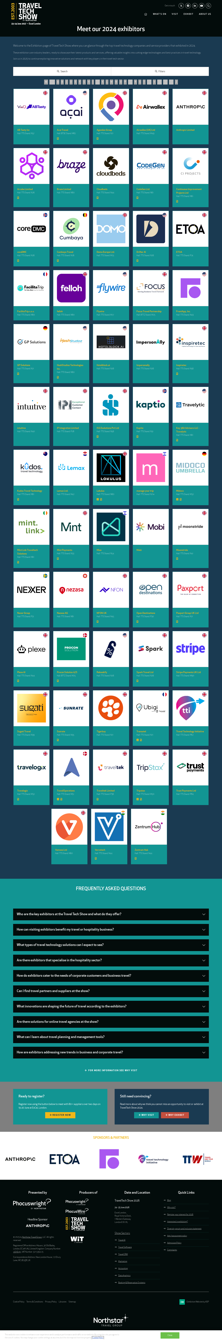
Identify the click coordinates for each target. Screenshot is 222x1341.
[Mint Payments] (71, 527)
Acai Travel (62, 130)
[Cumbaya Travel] (71, 229)
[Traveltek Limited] (111, 767)
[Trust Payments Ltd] (190, 767)
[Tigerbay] (111, 708)
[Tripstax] (151, 767)
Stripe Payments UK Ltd (188, 672)
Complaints (172, 1250)
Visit (175, 14)
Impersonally (143, 365)
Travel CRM (123, 1254)
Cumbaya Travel (65, 252)
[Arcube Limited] (31, 166)
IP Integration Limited (68, 428)
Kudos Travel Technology (29, 491)
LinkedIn (195, 5)
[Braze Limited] (71, 166)
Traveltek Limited (106, 791)
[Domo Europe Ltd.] (111, 229)
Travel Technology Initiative (190, 731)
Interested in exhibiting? (177, 1222)
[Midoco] (190, 467)
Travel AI (121, 1240)
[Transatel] (151, 708)
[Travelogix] (31, 767)
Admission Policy (174, 1243)
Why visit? (171, 1207)
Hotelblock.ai (103, 365)
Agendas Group (104, 130)
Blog (169, 1200)
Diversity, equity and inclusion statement (184, 1229)
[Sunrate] (71, 708)
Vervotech (100, 850)
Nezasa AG (62, 613)
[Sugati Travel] (31, 708)
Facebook (188, 5)
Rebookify (102, 672)
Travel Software (125, 1247)
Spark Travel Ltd (145, 672)
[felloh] (71, 288)
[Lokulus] (111, 467)
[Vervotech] (109, 827)
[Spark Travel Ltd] (151, 649)
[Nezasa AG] (71, 590)
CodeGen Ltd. (143, 189)
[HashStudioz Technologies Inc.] (71, 342)
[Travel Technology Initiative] (190, 708)
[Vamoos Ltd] (69, 827)
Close (170, 1335)
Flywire (100, 311)
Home (146, 14)
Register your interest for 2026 (180, 1215)
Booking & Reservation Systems (131, 1283)
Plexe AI (21, 672)
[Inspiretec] (190, 342)
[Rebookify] (111, 649)
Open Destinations (146, 613)
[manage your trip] (151, 467)
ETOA (179, 252)
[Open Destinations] (151, 590)
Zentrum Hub (141, 850)
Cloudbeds (102, 189)
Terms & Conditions (34, 1302)
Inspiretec (181, 365)
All (46, 82)
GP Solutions (23, 365)
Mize (99, 550)
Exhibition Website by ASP (198, 1302)
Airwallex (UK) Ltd (146, 130)
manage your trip (145, 491)
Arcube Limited (25, 189)
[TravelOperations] (71, 767)
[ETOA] (190, 229)
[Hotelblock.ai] (111, 342)
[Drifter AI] (151, 229)
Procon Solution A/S (67, 672)
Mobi (139, 550)
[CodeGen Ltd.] (151, 166)
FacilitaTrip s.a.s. (25, 311)
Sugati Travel (24, 731)
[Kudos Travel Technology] (31, 467)
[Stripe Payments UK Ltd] (190, 649)
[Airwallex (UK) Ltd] (151, 107)
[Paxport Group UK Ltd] (190, 590)
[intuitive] (31, 405)
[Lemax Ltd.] (71, 467)
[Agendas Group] (111, 107)
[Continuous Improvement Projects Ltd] (190, 166)
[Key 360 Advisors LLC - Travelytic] (190, 405)
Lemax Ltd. (62, 491)
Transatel (141, 731)
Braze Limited (64, 189)
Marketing (122, 1261)
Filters (162, 71)
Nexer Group (23, 613)
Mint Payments (64, 550)
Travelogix (22, 791)
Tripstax (141, 791)
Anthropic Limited (185, 130)
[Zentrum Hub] (149, 827)
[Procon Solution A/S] (71, 649)
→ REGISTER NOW (60, 1115)
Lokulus (100, 491)
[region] (111, 1335)
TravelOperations (66, 791)
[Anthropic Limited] (190, 107)
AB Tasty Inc (23, 130)
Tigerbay (101, 731)
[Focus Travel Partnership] (151, 288)
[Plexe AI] (31, 649)
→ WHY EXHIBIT (175, 1115)
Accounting (123, 1268)
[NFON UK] (111, 590)
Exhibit (188, 14)
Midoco (180, 491)
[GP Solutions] (31, 342)
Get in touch (170, 6)
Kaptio (140, 428)
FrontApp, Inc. (183, 311)
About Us (205, 14)
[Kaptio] (151, 405)
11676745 (17, 1252)
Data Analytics (124, 1276)
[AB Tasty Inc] (31, 107)
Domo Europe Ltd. (106, 252)
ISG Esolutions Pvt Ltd (108, 428)
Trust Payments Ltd (186, 791)
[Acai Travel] (71, 107)
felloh (60, 311)
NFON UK (102, 613)
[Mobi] (151, 527)
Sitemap (72, 1302)
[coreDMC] (31, 229)
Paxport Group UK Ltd (187, 613)
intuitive (21, 428)
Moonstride (182, 550)
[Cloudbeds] (111, 166)
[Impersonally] (151, 342)
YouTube (201, 5)
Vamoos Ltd (61, 850)
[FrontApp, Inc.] (190, 288)
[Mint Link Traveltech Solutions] (31, 527)
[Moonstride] (190, 527)
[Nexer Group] (31, 590)
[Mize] (111, 527)
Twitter (181, 5)
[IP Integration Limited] (71, 405)
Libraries (62, 1302)
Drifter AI (141, 252)
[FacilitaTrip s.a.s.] (31, 288)
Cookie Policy (18, 1302)
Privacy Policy (51, 1302)
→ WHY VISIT (146, 1115)
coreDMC (21, 252)
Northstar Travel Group (32, 1237)
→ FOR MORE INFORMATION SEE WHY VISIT (111, 1070)
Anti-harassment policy (177, 1236)
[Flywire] (111, 288)
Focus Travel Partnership (149, 311)
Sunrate (61, 731)
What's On (159, 14)
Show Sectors (122, 1233)
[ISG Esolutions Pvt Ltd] (111, 405)
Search (208, 5)
